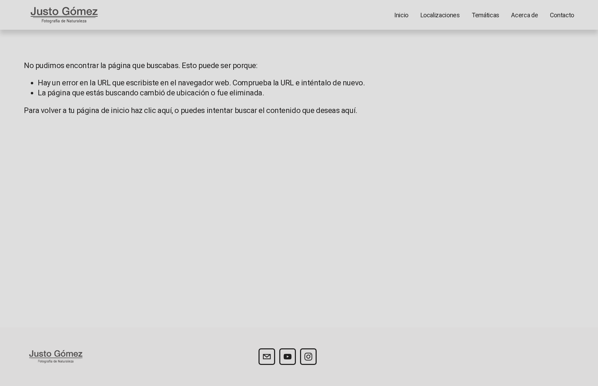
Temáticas (485, 15)
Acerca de (524, 15)
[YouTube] (287, 356)
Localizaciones (440, 15)
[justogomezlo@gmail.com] (267, 356)
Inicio (401, 15)
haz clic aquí (151, 110)
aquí (348, 110)
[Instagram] (308, 356)
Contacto (562, 15)
